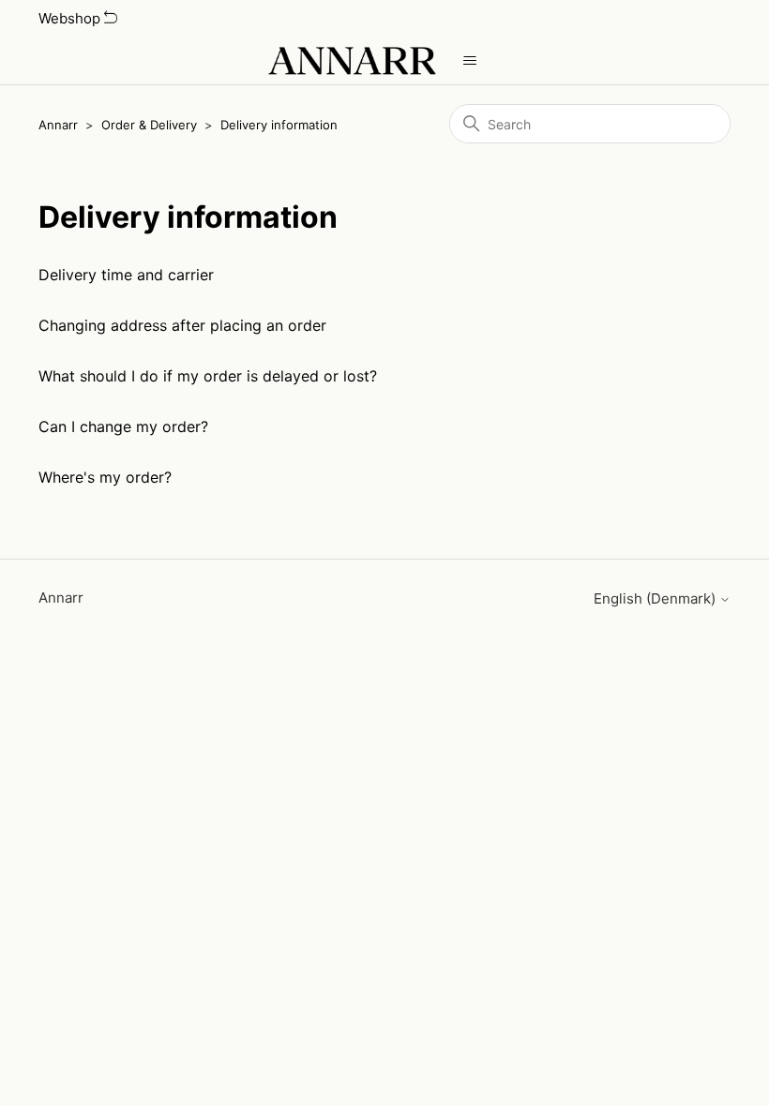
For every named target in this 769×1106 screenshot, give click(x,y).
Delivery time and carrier (126, 274)
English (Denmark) (656, 598)
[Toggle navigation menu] (469, 61)
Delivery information (279, 124)
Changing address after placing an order (182, 325)
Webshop (71, 18)
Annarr (58, 124)
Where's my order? (105, 477)
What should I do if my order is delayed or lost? (207, 375)
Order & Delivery (149, 124)
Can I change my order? (123, 426)
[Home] (351, 61)
